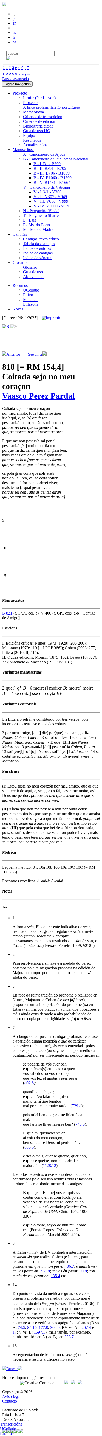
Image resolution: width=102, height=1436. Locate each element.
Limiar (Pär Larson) (39, 98)
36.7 (70, 1266)
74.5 (21, 1327)
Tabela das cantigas (39, 243)
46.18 (45, 1271)
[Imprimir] (51, 318)
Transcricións (11, 1424)
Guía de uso (33, 272)
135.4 (55, 1275)
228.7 (69, 1337)
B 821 (7, 613)
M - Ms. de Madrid (38, 229)
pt (14, 18)
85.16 (32, 1327)
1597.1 (39, 1332)
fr (14, 37)
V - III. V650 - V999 (50, 201)
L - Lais (29, 220)
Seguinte (35, 354)
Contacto (9, 1401)
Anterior (13, 354)
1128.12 (49, 1165)
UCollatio (31, 290)
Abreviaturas (33, 276)
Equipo (29, 135)
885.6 (29, 1147)
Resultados (32, 140)
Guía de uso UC (36, 131)
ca (14, 42)
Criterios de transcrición (42, 116)
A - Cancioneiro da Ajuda (44, 154)
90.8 (83, 1271)
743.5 (80, 1124)
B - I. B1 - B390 (47, 163)
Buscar (12, 1368)
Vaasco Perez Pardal (38, 396)
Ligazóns (30, 304)
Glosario (30, 267)
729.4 (76, 1106)
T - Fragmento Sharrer (41, 215)
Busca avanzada (15, 79)
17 (15, 1332)
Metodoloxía (33, 112)
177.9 (43, 1327)
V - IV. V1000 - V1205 (52, 206)
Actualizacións (35, 145)
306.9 (55, 1327)
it (14, 28)
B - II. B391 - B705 (49, 168)
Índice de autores (37, 248)
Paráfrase (7, 1433)
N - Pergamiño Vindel (41, 211)
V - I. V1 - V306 (47, 192)
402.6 (29, 1083)
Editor (28, 295)
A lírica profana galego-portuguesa (51, 107)
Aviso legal (11, 1396)
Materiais (30, 299)
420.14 (85, 1327)
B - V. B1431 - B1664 (51, 182)
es (14, 32)
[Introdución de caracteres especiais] (8, 59)
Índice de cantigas (38, 253)
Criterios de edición (39, 121)
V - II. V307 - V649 (50, 196)
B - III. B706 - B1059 (51, 173)
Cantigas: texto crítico (41, 239)
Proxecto (30, 102)
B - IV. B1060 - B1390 (52, 178)
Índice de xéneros (37, 258)
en (14, 23)
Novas (18, 309)
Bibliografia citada (38, 126)
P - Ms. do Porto (36, 225)
